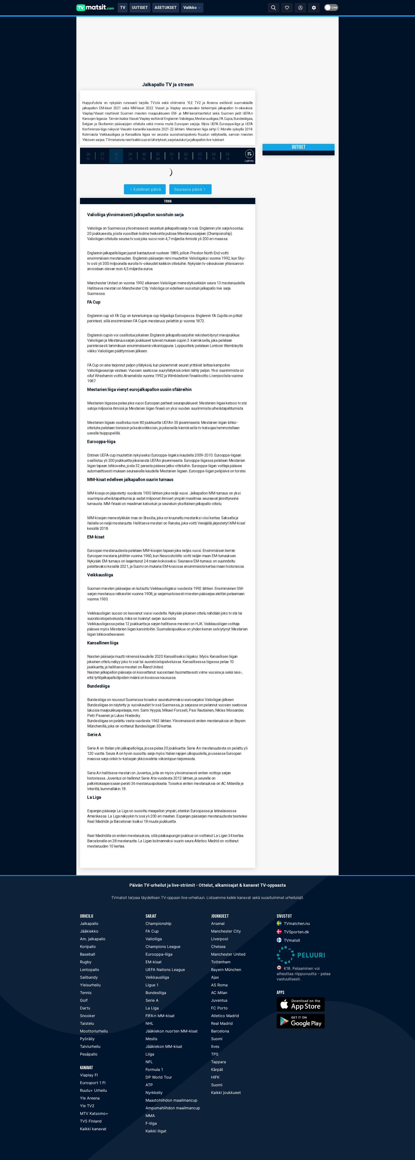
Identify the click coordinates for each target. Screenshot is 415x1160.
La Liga (152, 1008)
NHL (149, 1023)
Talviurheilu (90, 1046)
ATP (149, 1084)
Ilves (215, 1046)
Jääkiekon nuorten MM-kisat (172, 1031)
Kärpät (217, 1069)
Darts (85, 1008)
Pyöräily (87, 1038)
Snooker (87, 1015)
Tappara (218, 1061)
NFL (149, 1061)
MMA (150, 1115)
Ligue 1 (152, 985)
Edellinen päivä (147, 189)
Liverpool (219, 938)
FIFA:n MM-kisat (160, 1015)
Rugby (86, 961)
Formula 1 (154, 1069)
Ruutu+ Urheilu (93, 1090)
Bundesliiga (156, 992)
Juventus (219, 1000)
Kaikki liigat (156, 1131)
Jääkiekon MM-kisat (164, 1046)
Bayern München (226, 969)
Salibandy (89, 977)
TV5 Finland (91, 1121)
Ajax (215, 977)
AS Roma (219, 985)
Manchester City (226, 931)
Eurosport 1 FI (92, 1082)
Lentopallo (89, 969)
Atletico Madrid (225, 1015)
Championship (158, 923)
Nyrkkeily (154, 1092)
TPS (214, 1054)
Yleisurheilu (90, 985)
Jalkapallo (89, 923)
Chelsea (218, 946)
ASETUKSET (166, 7)
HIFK (215, 1077)
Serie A (152, 1000)
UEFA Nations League (165, 969)
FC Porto (219, 1008)
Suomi (216, 1038)
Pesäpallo (89, 1054)
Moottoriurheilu (94, 1031)
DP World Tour (159, 1077)
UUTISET (140, 7)
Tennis (86, 992)
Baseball (87, 954)
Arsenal (218, 923)
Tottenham (221, 961)
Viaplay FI (89, 1075)
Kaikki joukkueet (226, 1092)
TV (122, 7)
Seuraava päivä (188, 189)
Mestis (151, 1038)
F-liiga (151, 1123)
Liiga (150, 1054)
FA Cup (152, 931)
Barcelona (220, 1031)
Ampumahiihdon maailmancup (173, 1107)
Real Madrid (222, 1023)
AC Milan (219, 992)
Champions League (163, 946)
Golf (84, 1000)
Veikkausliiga (157, 977)
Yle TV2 (87, 1105)
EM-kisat (154, 961)
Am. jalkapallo (92, 938)
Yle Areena (90, 1098)
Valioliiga (154, 938)
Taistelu (87, 1023)
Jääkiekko (89, 931)
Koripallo (88, 946)
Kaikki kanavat (93, 1128)
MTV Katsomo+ (94, 1113)
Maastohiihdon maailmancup (171, 1100)
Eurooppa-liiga (159, 954)
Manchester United (228, 954)
